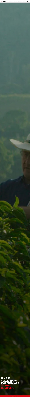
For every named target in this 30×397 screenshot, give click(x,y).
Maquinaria (15, 1)
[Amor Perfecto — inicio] (3, 1)
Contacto (24, 1)
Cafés (7, 1)
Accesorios (10, 1)
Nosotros (20, 1)
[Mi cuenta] (27, 1)
